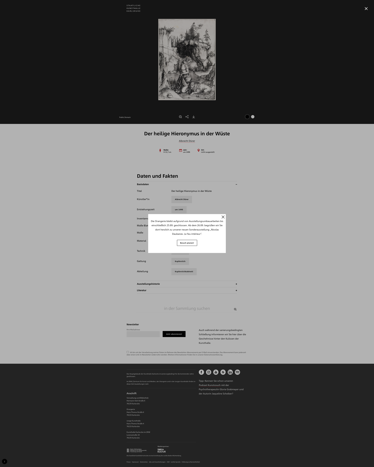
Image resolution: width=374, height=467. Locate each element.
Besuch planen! (187, 243)
